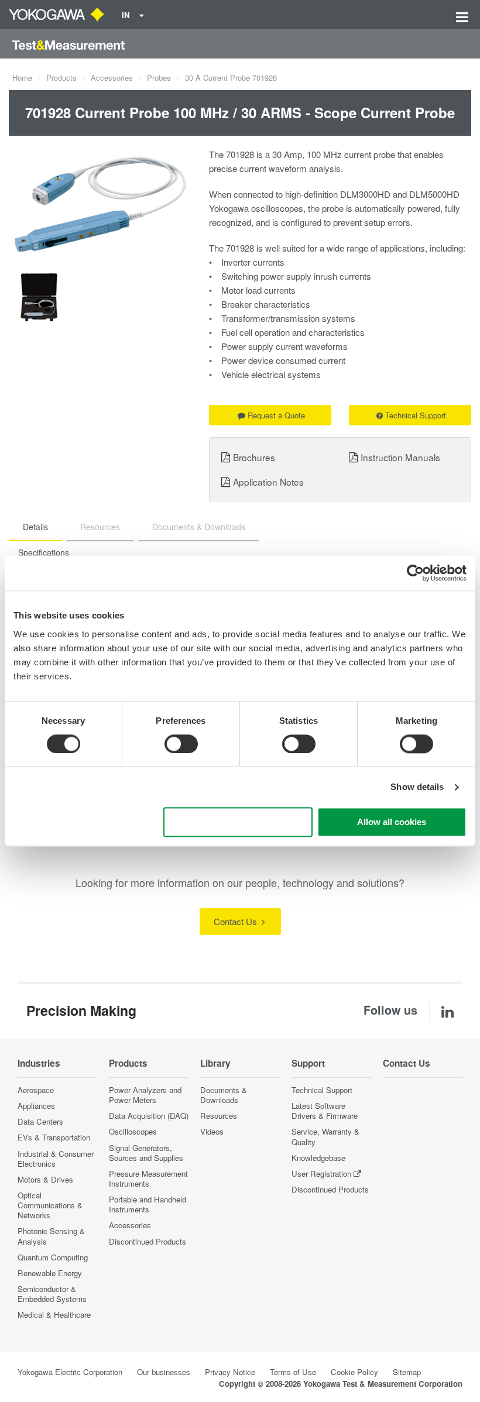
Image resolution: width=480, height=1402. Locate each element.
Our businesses (163, 1371)
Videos (212, 1131)
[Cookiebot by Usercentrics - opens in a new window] (415, 573)
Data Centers (40, 1121)
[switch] (181, 743)
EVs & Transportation (54, 1137)
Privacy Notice (230, 1371)
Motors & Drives (45, 1179)
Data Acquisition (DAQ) (148, 1115)
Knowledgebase (318, 1157)
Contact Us (236, 921)
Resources (218, 1115)
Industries (39, 1063)
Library (215, 1063)
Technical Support (415, 415)
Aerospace (36, 1089)
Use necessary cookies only (237, 822)
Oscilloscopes (133, 1131)
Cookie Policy (354, 1371)
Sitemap (407, 1371)
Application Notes (268, 481)
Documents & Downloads (223, 1094)
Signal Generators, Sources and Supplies (146, 1152)
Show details (417, 787)
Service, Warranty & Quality (325, 1136)
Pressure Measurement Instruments (148, 1178)
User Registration (321, 1173)
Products (61, 77)
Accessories (112, 77)
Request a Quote (276, 415)
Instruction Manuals (400, 457)
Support (308, 1063)
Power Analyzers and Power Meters (145, 1094)
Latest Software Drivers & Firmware (325, 1110)
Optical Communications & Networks (50, 1205)
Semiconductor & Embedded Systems (52, 1293)
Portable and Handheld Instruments (147, 1204)
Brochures (254, 457)
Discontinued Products (147, 1241)
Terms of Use (293, 1371)
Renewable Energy (50, 1273)
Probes (159, 77)
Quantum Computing (53, 1257)
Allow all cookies (391, 822)
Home (22, 77)
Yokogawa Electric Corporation (70, 1371)
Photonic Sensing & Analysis (51, 1235)
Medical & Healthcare (54, 1314)
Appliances (36, 1105)
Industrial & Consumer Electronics (56, 1158)
